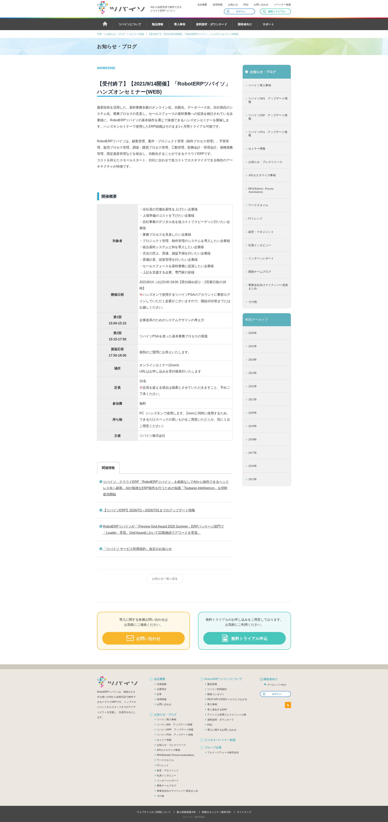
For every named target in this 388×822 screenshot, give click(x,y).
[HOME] (105, 23)
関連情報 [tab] (108, 468)
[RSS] (288, 705)
